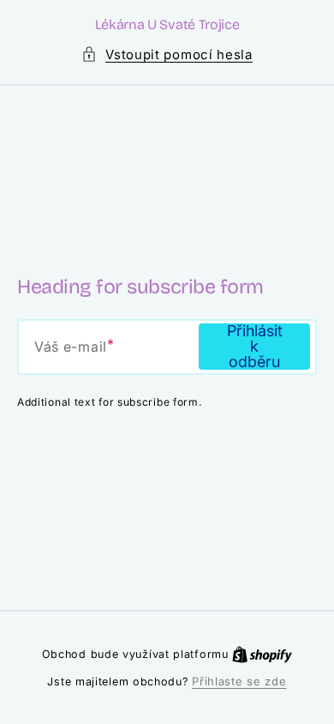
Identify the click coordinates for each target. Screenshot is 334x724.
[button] (167, 54)
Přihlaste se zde (239, 681)
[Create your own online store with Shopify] (262, 654)
